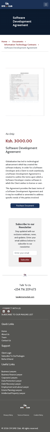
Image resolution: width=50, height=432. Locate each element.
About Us (5, 334)
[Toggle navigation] (45, 4)
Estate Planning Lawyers (12, 390)
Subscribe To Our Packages (13, 356)
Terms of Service (23, 415)
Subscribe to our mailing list (17, 314)
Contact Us (6, 340)
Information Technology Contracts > (21, 44)
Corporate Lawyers (9, 378)
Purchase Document (25, 205)
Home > (6, 41)
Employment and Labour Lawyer (15, 387)
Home (4, 331)
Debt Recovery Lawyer (11, 384)
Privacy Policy (8, 415)
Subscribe (25, 260)
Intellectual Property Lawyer (13, 393)
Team (4, 337)
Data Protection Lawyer (12, 381)
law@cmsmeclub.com (25, 297)
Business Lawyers (9, 371)
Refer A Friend (7, 359)
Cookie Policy (38, 415)
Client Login (6, 353)
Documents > (19, 41)
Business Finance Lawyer (12, 374)
